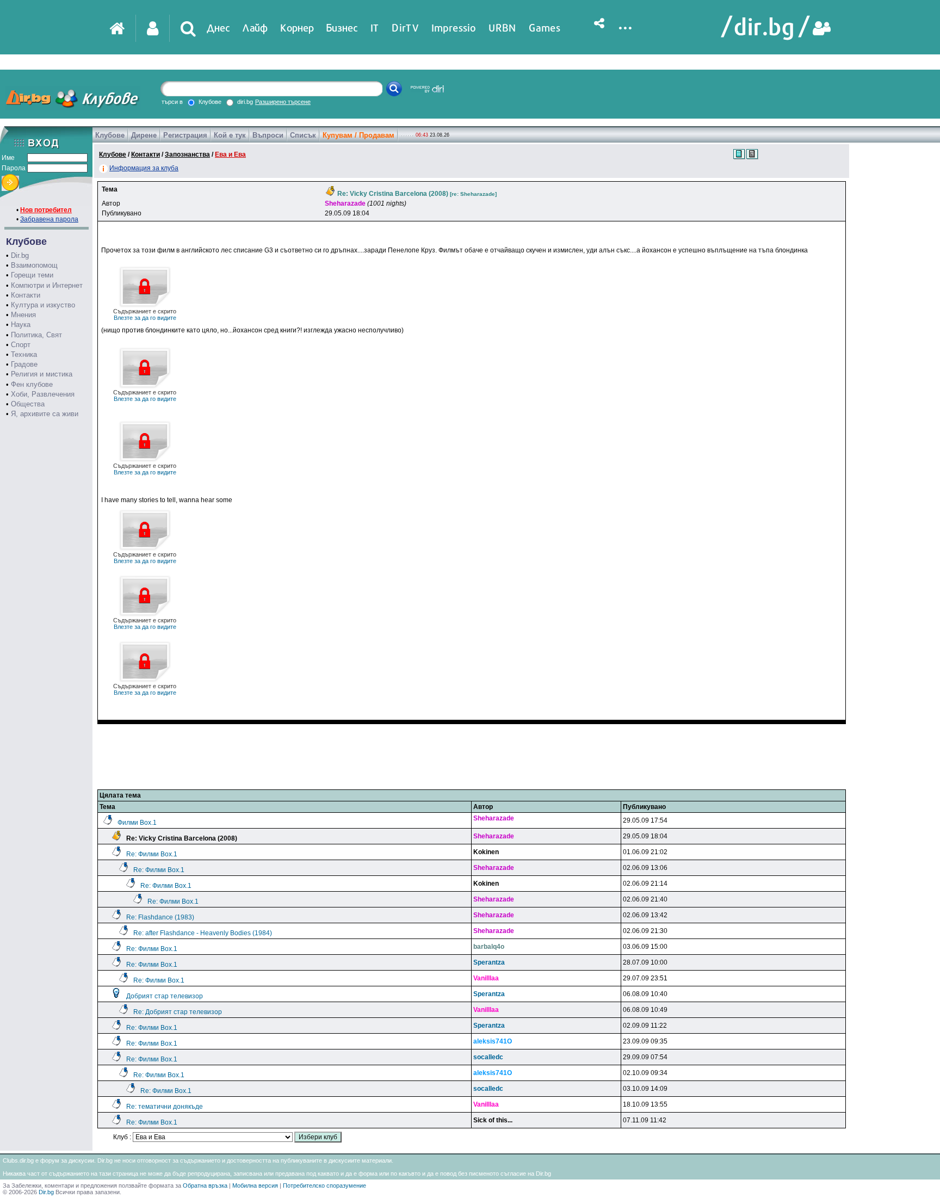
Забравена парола (49, 219)
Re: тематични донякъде (164, 1106)
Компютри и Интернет (47, 285)
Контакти (25, 295)
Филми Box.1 (137, 822)
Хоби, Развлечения (43, 394)
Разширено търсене (283, 101)
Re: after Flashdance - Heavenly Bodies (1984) (202, 933)
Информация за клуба (143, 168)
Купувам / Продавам (358, 135)
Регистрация (185, 135)
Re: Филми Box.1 (151, 854)
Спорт (20, 345)
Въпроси (267, 135)
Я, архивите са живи (44, 414)
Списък (303, 135)
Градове (24, 364)
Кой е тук (230, 135)
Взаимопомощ (34, 265)
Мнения (23, 315)
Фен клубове (32, 384)
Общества (28, 404)
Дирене (144, 135)
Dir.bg (20, 255)
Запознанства (187, 154)
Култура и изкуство (43, 305)
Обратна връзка (205, 1185)
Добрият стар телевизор (164, 996)
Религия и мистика (41, 374)
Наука (20, 324)
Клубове (110, 135)
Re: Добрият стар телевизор (177, 1012)
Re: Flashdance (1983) (160, 917)
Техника (24, 354)
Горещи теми (32, 275)
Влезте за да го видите (144, 314)
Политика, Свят (36, 335)
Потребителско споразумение (324, 1185)
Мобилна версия (255, 1185)
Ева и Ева (230, 154)
